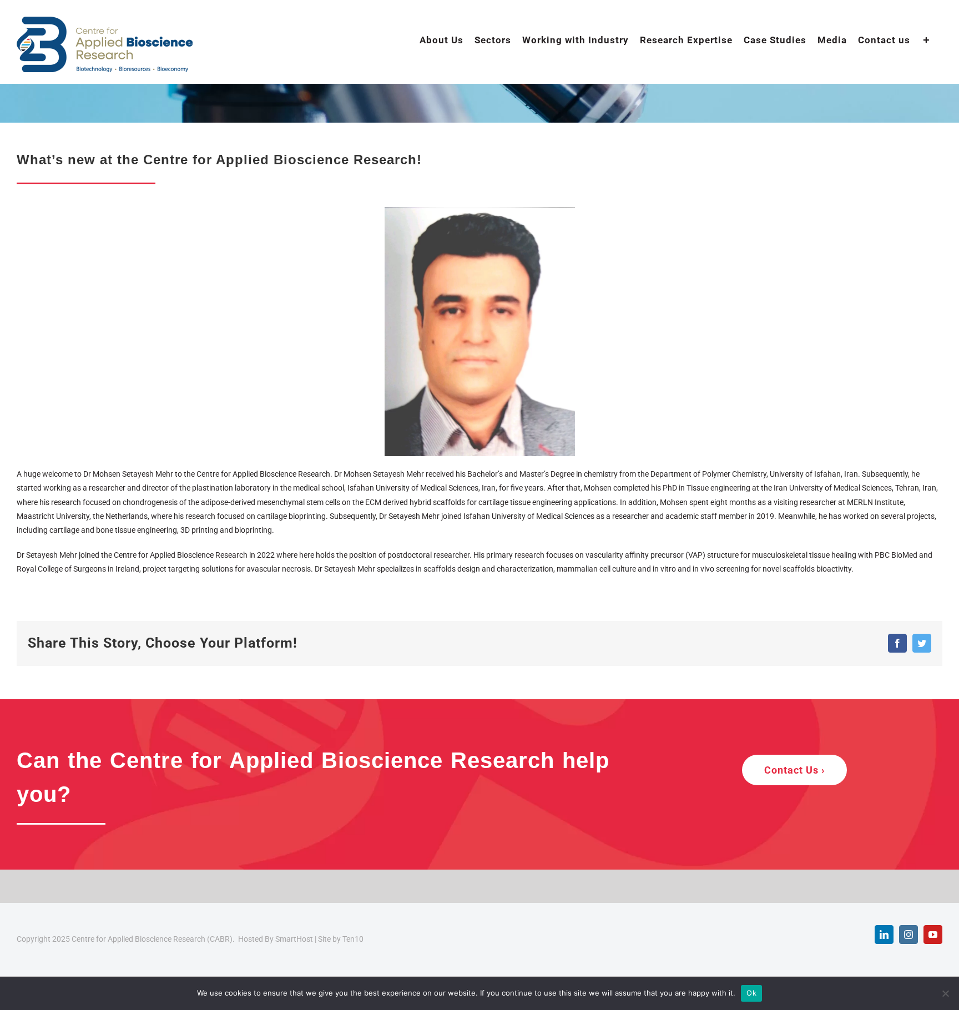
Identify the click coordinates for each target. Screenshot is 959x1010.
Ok (751, 992)
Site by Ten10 (341, 939)
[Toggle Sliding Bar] (926, 39)
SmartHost (294, 939)
